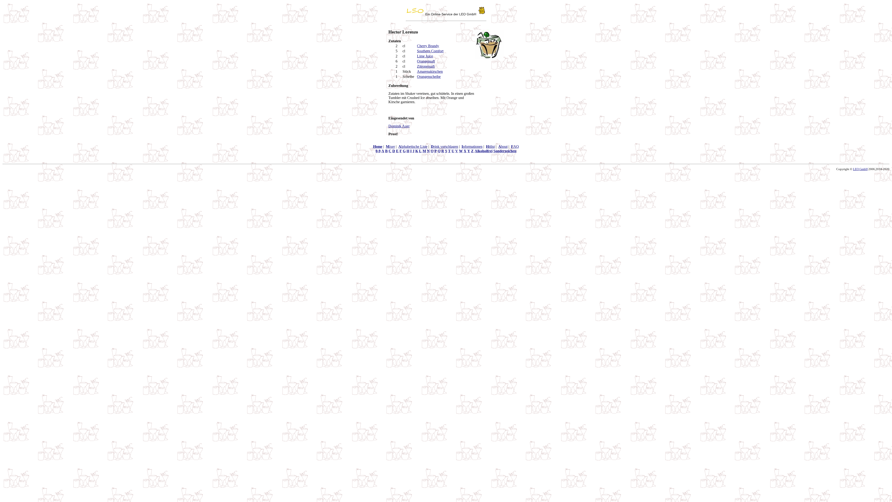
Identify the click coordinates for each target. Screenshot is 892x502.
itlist (490, 147)
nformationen (472, 147)
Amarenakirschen (430, 71)
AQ (515, 147)
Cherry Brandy (428, 46)
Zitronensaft (426, 66)
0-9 (378, 151)
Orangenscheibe (429, 77)
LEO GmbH (860, 169)
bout (503, 147)
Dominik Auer (399, 126)
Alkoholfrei (483, 151)
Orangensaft (426, 61)
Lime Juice (425, 56)
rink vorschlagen (444, 147)
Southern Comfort (430, 51)
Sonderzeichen (504, 151)
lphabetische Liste (412, 147)
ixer (390, 147)
